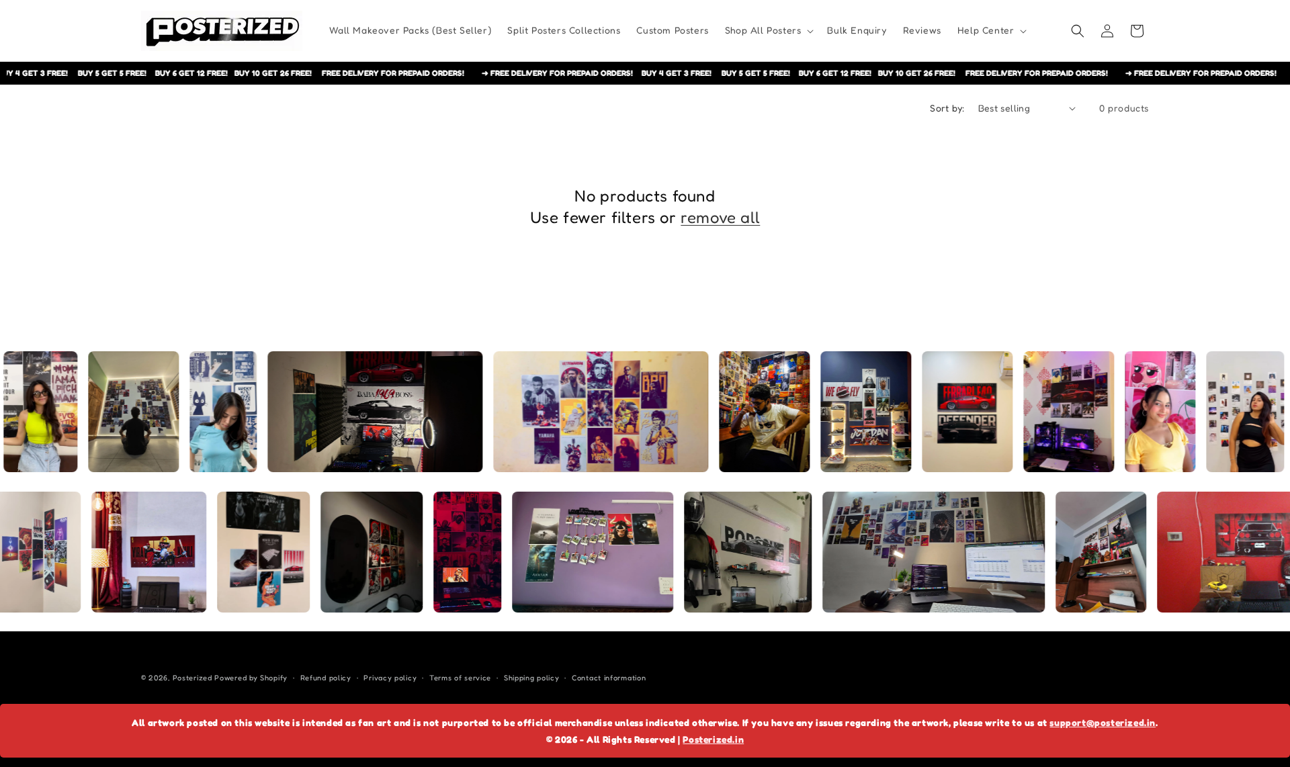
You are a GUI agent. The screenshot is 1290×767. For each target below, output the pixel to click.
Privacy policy (390, 677)
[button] (768, 30)
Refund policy (325, 677)
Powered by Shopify (251, 677)
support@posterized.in (1102, 722)
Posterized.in (713, 739)
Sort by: (947, 108)
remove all (720, 217)
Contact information (609, 677)
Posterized (192, 677)
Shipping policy (532, 677)
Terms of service (460, 677)
